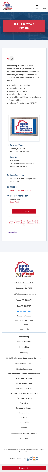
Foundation (24, 413)
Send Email (14, 202)
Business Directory (14, 221)
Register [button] (22, 468)
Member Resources (24, 369)
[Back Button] (8, 59)
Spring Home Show (24, 383)
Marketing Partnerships (24, 363)
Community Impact (24, 408)
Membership (24, 336)
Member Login (25, 311)
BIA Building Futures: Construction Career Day (24, 358)
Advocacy (24, 352)
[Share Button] (11, 58)
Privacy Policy (24, 452)
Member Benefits (24, 341)
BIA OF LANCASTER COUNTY (22, 190)
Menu (44, 8)
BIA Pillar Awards (24, 388)
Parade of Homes (24, 378)
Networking (24, 347)
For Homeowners (24, 398)
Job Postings (30, 223)
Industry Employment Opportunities (24, 373)
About (24, 417)
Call (37, 8)
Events (24, 427)
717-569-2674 (27, 300)
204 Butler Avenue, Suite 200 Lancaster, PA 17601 (24, 285)
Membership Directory (24, 320)
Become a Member (24, 316)
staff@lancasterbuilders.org (24, 294)
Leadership (24, 422)
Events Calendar (26, 221)
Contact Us (24, 329)
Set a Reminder (24, 211)
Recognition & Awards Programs (24, 393)
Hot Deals (35, 221)
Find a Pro (24, 325)
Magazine (24, 439)
